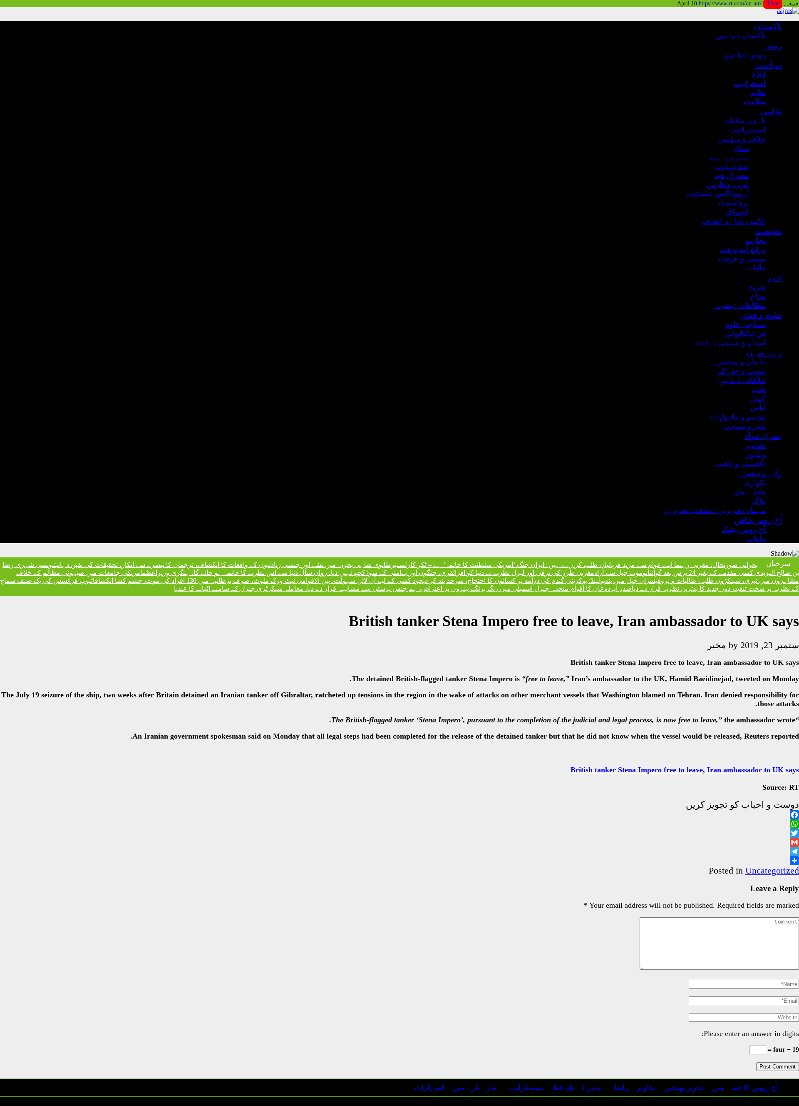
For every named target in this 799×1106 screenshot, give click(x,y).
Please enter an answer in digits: (750, 1033)
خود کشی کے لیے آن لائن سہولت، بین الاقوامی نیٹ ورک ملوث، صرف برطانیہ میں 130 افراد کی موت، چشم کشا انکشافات (257, 580)
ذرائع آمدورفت (743, 249)
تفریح (757, 287)
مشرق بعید (732, 175)
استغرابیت (750, 83)
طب (759, 389)
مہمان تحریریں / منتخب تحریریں (714, 510)
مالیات (756, 268)
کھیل (758, 398)
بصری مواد (763, 435)
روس (773, 45)
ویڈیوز (756, 454)
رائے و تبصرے (760, 473)
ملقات (756, 538)
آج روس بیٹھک (744, 529)
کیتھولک (737, 212)
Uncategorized (772, 870)
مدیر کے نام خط (576, 1088)
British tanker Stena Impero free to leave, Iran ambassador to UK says (685, 770)
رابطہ (619, 1088)
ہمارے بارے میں (477, 1088)
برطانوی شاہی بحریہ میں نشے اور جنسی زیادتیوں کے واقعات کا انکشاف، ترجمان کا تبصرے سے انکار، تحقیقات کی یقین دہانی (226, 564)
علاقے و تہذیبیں (742, 139)
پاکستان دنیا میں (741, 36)
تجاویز (646, 1088)
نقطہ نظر (750, 492)
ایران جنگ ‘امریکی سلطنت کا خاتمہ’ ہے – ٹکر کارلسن (470, 564)
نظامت (755, 101)
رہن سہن (764, 352)
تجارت (756, 240)
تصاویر (755, 445)
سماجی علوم (745, 324)
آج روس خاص (758, 519)
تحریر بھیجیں (684, 1088)
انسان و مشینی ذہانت (731, 343)
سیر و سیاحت (744, 426)
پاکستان (768, 26)
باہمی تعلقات (744, 121)
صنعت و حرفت (742, 259)
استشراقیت (747, 130)
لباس (758, 408)
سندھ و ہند (728, 157)
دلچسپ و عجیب (740, 463)
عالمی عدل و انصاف (734, 221)
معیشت (768, 230)
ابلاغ (759, 74)
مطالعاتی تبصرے (740, 305)
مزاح (758, 296)
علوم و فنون (761, 315)
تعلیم (758, 92)
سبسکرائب (526, 1088)
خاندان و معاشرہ (739, 362)
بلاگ (759, 501)
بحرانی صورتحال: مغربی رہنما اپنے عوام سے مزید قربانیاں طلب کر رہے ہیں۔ (651, 564)
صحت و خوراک (742, 371)
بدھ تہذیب (732, 166)
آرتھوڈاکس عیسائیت (717, 194)
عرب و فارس (728, 184)
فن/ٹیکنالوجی (745, 334)
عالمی (771, 111)
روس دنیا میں (744, 55)
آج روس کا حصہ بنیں (745, 1088)
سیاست (768, 64)
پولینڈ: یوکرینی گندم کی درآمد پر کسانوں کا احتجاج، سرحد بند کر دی (514, 580)
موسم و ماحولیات (738, 417)
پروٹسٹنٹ (734, 203)
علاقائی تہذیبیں (742, 380)
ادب (775, 277)
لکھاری (755, 483)
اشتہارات (429, 1088)
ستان (741, 148)
